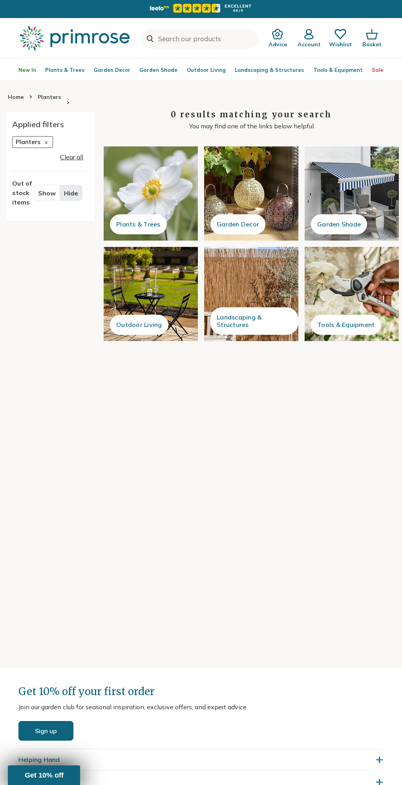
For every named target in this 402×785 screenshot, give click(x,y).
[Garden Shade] (352, 193)
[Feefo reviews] (201, 8)
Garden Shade (158, 70)
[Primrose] (75, 38)
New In (27, 70)
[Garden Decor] (251, 193)
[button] (44, 775)
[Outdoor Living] (151, 294)
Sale (378, 70)
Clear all (71, 157)
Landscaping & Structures (269, 70)
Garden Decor (112, 70)
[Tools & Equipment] (352, 294)
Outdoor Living (206, 70)
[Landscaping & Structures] (251, 294)
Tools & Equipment (338, 70)
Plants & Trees (64, 70)
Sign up (46, 731)
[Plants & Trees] (151, 193)
